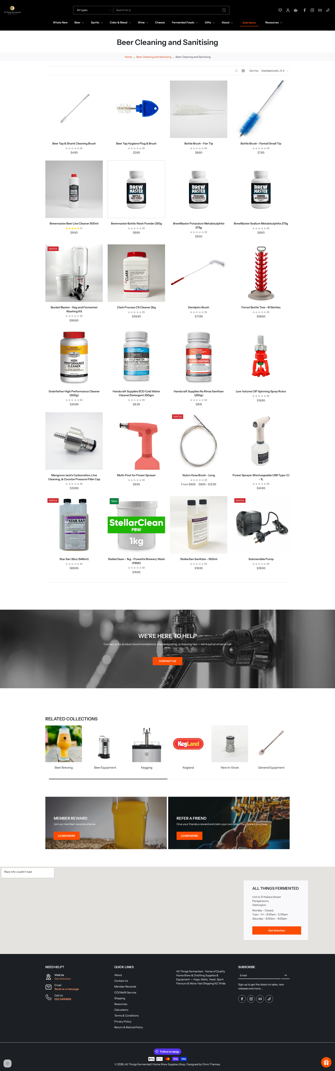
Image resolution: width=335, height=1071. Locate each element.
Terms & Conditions (126, 1015)
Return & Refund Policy (128, 1027)
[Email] (320, 10)
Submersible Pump (261, 559)
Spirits (95, 22)
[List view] (236, 71)
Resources (272, 22)
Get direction (62, 979)
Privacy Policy (122, 1021)
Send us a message (66, 989)
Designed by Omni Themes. (204, 1064)
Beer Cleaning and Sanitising (153, 57)
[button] (74, 967)
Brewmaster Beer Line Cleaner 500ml (74, 223)
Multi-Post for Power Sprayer (136, 475)
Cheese (160, 22)
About (225, 22)
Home (128, 57)
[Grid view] (243, 71)
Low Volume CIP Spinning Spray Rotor (261, 391)
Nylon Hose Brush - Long (199, 475)
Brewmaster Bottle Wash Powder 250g (136, 223)
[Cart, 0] (295, 10)
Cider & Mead (118, 22)
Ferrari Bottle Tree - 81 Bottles (261, 307)
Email (243, 975)
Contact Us (121, 981)
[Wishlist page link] (280, 10)
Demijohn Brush (198, 307)
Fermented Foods (183, 22)
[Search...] (224, 10)
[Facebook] (304, 10)
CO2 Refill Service (125, 992)
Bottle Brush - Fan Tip (198, 143)
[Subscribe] (285, 975)
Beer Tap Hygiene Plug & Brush (136, 143)
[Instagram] (312, 10)
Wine (141, 22)
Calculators (121, 1009)
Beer (77, 22)
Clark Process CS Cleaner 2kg (136, 307)
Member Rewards (125, 986)
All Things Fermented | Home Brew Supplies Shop (155, 1064)
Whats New (60, 22)
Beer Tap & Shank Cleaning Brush (74, 143)
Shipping (119, 998)
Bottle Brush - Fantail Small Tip (261, 143)
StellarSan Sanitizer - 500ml (198, 559)
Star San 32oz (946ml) (74, 559)
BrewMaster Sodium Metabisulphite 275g (261, 223)
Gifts (208, 22)
